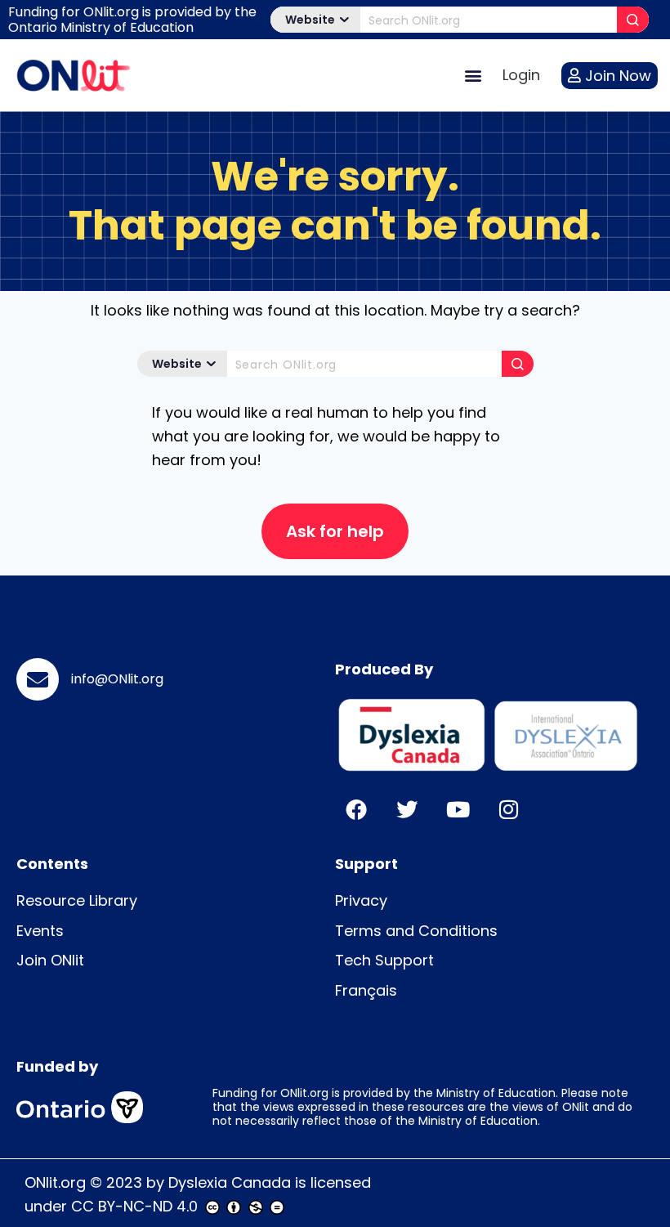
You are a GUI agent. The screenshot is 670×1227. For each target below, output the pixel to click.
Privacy (361, 900)
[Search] (633, 20)
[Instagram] (508, 809)
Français (366, 990)
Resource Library (76, 900)
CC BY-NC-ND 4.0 (134, 1206)
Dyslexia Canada (229, 1182)
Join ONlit (50, 960)
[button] (472, 75)
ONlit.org (55, 1182)
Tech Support (384, 960)
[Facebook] (356, 809)
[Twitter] (407, 809)
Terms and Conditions (416, 930)
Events (40, 930)
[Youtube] (457, 809)
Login (521, 75)
